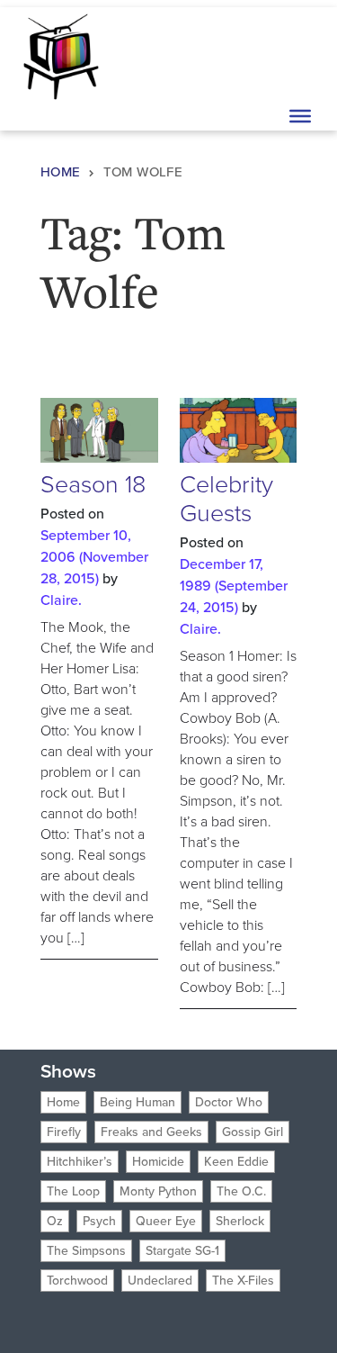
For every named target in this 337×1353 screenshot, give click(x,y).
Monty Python (158, 1191)
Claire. (61, 600)
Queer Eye (166, 1221)
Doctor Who (228, 1102)
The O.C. (241, 1191)
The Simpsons (86, 1250)
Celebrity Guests (226, 498)
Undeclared (160, 1280)
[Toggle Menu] (300, 116)
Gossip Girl (252, 1132)
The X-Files (243, 1280)
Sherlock (240, 1221)
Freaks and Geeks (151, 1132)
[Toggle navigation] (298, 55)
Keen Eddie (236, 1161)
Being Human (137, 1102)
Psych (99, 1221)
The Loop (73, 1191)
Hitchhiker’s (79, 1161)
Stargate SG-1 (182, 1250)
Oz (55, 1221)
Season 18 (93, 484)
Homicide (158, 1161)
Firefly (64, 1132)
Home (60, 172)
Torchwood (77, 1280)
